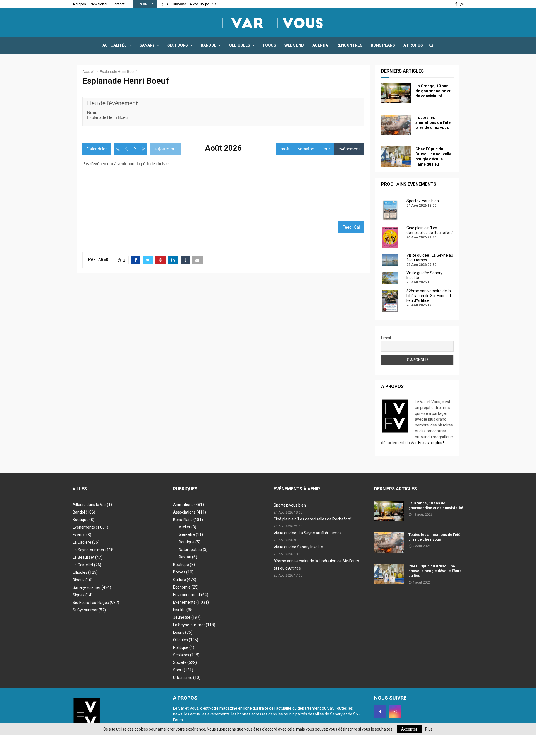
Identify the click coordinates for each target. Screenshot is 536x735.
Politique (183, 647)
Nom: (92, 112)
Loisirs (182, 632)
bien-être (191, 534)
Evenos (82, 534)
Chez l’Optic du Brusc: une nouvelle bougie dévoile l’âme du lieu (434, 571)
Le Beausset (87, 557)
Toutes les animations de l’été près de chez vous (433, 122)
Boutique (83, 519)
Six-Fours (178, 45)
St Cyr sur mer (89, 610)
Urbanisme (186, 677)
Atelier (187, 527)
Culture (184, 579)
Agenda (320, 45)
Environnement (190, 594)
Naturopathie (193, 549)
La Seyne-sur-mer (94, 550)
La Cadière (86, 542)
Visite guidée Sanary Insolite (298, 547)
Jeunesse (187, 617)
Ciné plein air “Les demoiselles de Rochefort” (313, 519)
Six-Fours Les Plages (96, 602)
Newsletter (99, 4)
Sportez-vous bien (290, 505)
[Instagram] (395, 711)
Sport (183, 670)
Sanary (147, 45)
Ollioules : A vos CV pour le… (196, 4)
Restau (188, 557)
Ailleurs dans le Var (92, 504)
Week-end (294, 45)
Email (386, 338)
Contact (118, 4)
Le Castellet (87, 565)
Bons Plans (383, 45)
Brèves (183, 572)
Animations (188, 504)
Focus (269, 45)
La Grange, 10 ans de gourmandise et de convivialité (433, 91)
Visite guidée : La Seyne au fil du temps (308, 533)
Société (185, 662)
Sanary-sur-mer (92, 587)
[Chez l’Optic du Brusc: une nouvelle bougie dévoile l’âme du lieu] (396, 156)
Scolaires (186, 655)
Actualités (114, 45)
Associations (189, 512)
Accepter (409, 729)
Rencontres (349, 45)
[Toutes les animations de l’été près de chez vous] (396, 125)
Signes (83, 595)
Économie (186, 587)
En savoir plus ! (431, 442)
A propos (79, 4)
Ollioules (239, 45)
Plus (429, 729)
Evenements (84, 527)
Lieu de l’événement (112, 103)
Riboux (83, 580)
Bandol (208, 45)
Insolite (183, 610)
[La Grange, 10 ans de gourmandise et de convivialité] (396, 93)
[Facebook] (380, 711)
